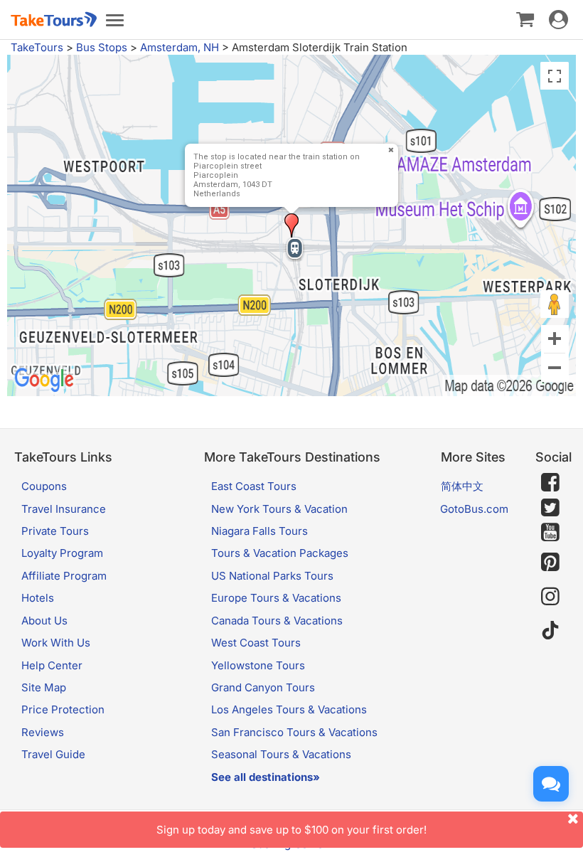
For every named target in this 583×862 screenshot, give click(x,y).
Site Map (43, 687)
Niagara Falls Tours (259, 531)
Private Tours (55, 531)
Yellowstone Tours (258, 665)
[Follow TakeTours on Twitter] (550, 507)
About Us (44, 620)
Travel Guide (53, 754)
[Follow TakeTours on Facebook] (550, 482)
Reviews (42, 732)
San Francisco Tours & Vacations (294, 732)
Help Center (51, 665)
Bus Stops (101, 47)
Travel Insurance (63, 509)
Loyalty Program (62, 553)
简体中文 (462, 486)
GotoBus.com (474, 509)
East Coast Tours (253, 486)
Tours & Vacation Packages (279, 553)
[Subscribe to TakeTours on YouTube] (550, 532)
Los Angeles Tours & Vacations (289, 709)
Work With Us (55, 642)
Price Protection (63, 709)
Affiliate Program (64, 575)
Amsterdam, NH (179, 47)
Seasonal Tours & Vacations (281, 754)
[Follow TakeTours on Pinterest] (550, 562)
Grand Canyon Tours (263, 687)
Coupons (44, 486)
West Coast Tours (256, 642)
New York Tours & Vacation (279, 509)
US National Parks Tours (272, 575)
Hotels (37, 598)
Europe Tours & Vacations (276, 598)
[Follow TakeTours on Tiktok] (550, 630)
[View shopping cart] (525, 18)
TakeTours (37, 47)
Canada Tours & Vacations (277, 620)
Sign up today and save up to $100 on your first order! (291, 829)
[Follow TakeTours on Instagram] (550, 596)
